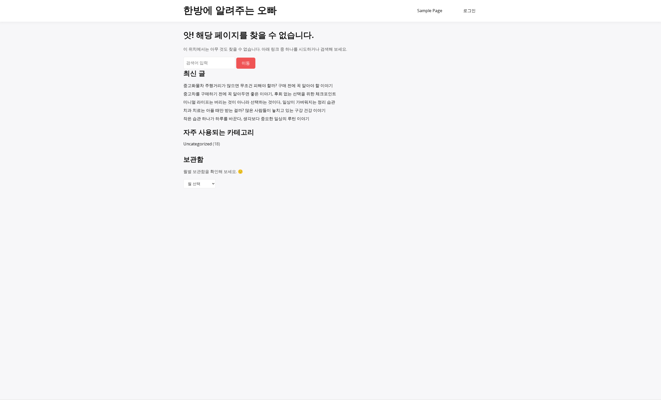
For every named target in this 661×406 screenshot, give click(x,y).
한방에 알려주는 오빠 (230, 10)
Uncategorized (197, 144)
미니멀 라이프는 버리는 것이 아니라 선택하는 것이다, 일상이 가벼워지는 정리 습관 (259, 102)
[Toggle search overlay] (452, 10)
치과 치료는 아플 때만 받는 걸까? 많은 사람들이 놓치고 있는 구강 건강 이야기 (254, 110)
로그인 (469, 10)
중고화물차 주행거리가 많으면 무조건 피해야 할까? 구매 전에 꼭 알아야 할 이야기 (258, 85)
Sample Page (429, 10)
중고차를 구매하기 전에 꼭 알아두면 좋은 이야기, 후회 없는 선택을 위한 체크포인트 (259, 94)
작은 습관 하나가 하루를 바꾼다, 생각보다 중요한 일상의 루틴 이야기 (246, 118)
